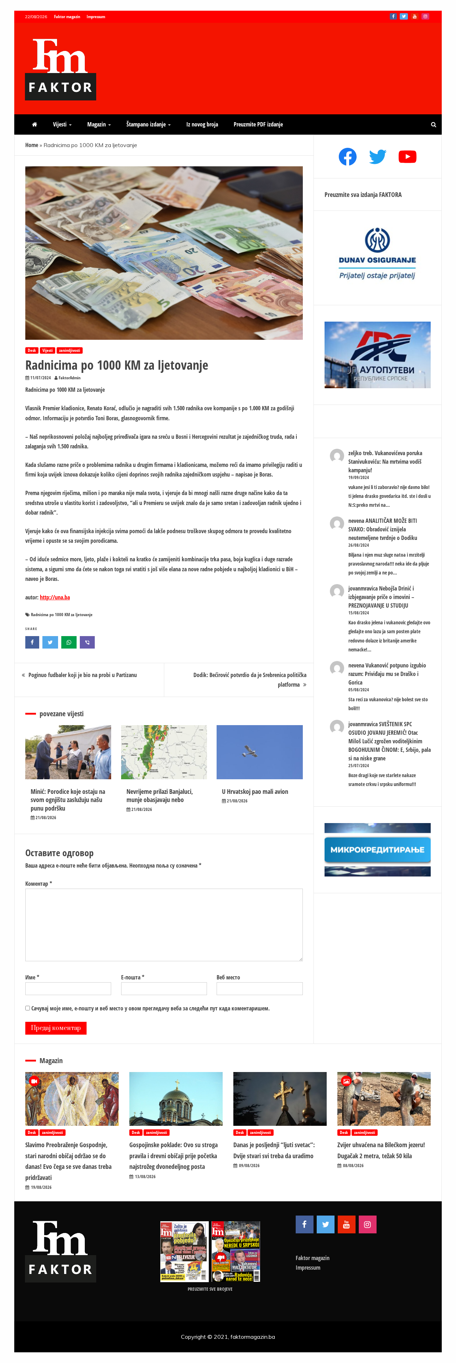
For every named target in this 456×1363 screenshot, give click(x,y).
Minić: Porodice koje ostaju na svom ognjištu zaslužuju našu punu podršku (68, 799)
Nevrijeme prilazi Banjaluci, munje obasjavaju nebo (159, 795)
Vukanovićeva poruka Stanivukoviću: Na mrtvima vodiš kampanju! (385, 461)
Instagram (425, 16)
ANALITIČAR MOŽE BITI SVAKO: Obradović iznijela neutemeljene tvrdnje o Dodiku (382, 529)
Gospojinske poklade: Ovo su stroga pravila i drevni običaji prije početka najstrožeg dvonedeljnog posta (173, 1155)
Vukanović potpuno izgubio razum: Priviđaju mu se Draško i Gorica (387, 673)
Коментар (38, 884)
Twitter (404, 16)
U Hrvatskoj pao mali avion (255, 791)
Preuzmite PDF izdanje (258, 124)
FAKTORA (390, 194)
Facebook (393, 16)
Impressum (96, 17)
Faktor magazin (67, 17)
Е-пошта (132, 977)
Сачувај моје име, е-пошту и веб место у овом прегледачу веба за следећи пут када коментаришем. (150, 1008)
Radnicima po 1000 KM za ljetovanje (62, 615)
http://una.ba (55, 597)
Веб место (228, 977)
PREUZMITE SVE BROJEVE (210, 1289)
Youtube (415, 16)
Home (31, 145)
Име (32, 977)
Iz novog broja (202, 124)
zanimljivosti (69, 350)
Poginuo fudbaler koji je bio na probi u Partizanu (82, 675)
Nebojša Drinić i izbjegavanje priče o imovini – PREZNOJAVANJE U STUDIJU (381, 596)
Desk (32, 350)
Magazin (96, 124)
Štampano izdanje (146, 124)
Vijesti (60, 124)
